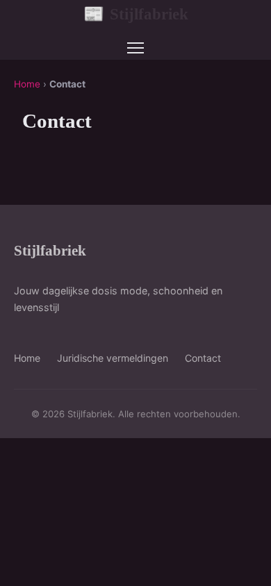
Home (27, 84)
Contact (203, 358)
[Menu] (135, 48)
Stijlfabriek (135, 14)
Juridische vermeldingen (112, 358)
